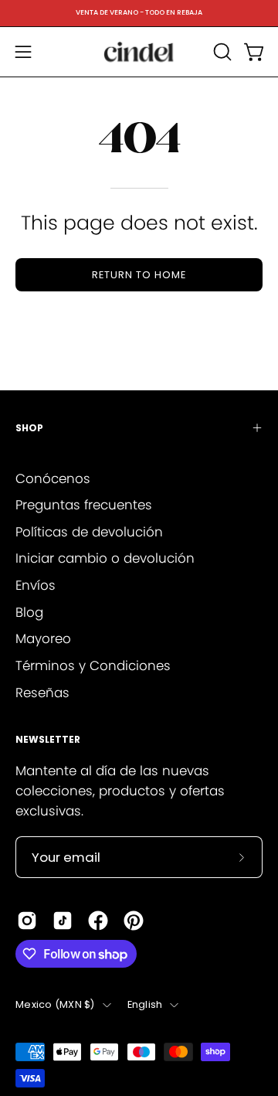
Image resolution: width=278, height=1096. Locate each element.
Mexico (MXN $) (55, 1004)
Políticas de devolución (89, 531)
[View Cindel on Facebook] (98, 920)
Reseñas (42, 692)
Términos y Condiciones (93, 665)
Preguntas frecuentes (83, 504)
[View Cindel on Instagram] (27, 920)
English (145, 1004)
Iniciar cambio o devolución (105, 558)
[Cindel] (139, 52)
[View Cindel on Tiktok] (62, 920)
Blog (29, 612)
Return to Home (138, 274)
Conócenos (52, 478)
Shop (29, 427)
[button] (221, 52)
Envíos (35, 585)
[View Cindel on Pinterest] (133, 920)
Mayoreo (43, 638)
